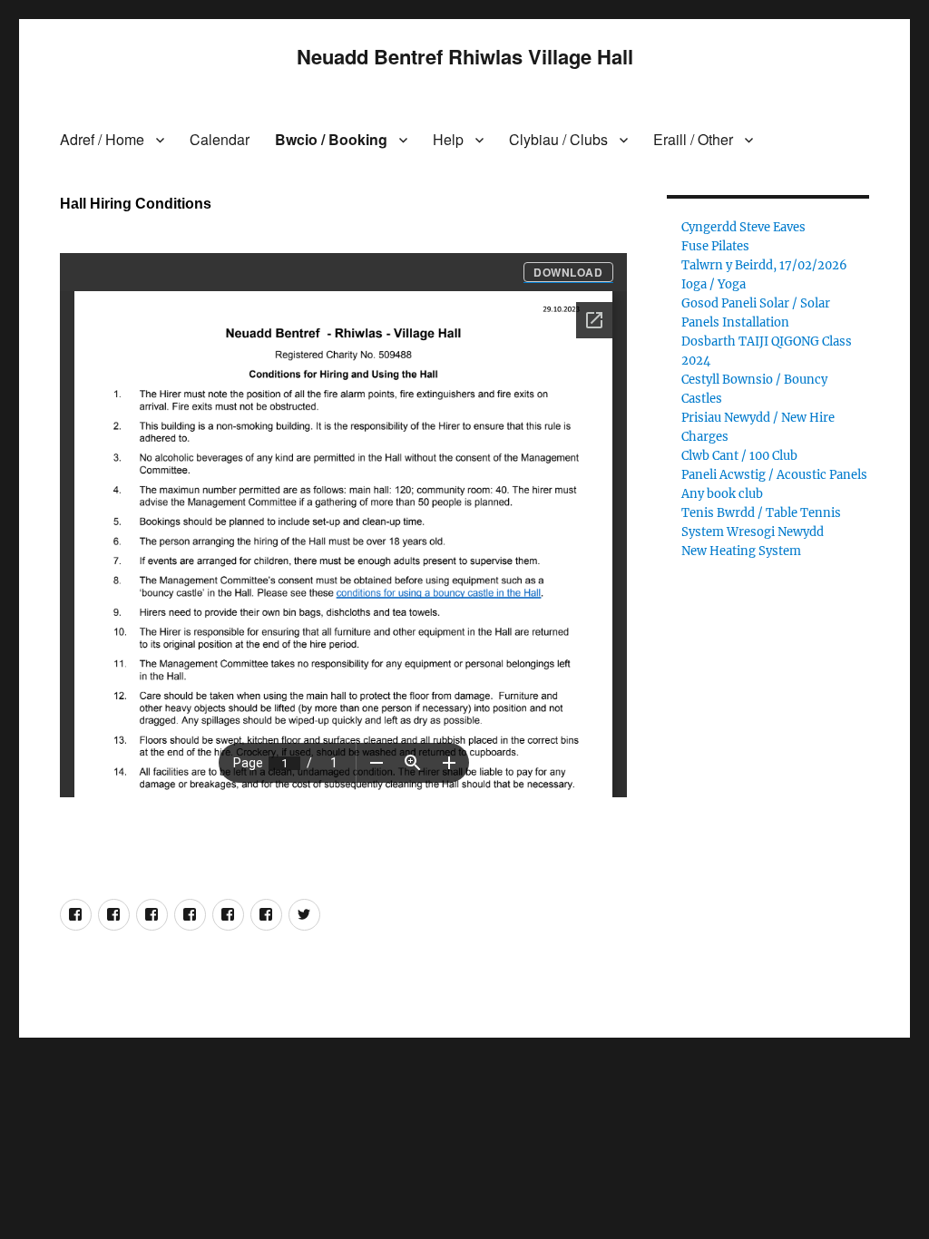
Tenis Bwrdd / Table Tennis (761, 513)
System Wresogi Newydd (752, 532)
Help (448, 139)
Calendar (219, 139)
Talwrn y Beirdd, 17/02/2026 (764, 265)
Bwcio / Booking (331, 139)
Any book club (722, 494)
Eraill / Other (693, 139)
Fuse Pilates (715, 246)
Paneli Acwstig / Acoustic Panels (774, 475)
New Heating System (741, 551)
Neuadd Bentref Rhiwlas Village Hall (465, 56)
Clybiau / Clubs (558, 139)
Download (568, 272)
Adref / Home (102, 139)
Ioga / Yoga (713, 284)
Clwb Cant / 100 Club (739, 455)
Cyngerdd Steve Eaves (743, 227)
